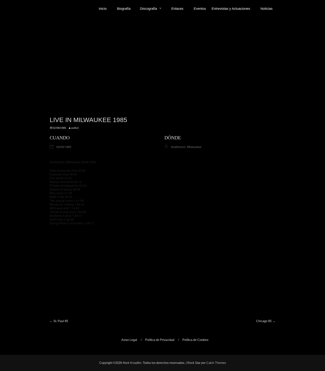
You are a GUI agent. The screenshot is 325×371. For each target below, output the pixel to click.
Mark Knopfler (132, 362)
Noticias (266, 9)
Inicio (103, 9)
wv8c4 (75, 127)
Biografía (123, 9)
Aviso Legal (129, 339)
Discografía (148, 9)
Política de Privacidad (159, 339)
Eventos (199, 9)
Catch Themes (216, 362)
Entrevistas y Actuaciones (231, 9)
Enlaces (176, 9)
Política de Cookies (195, 339)
